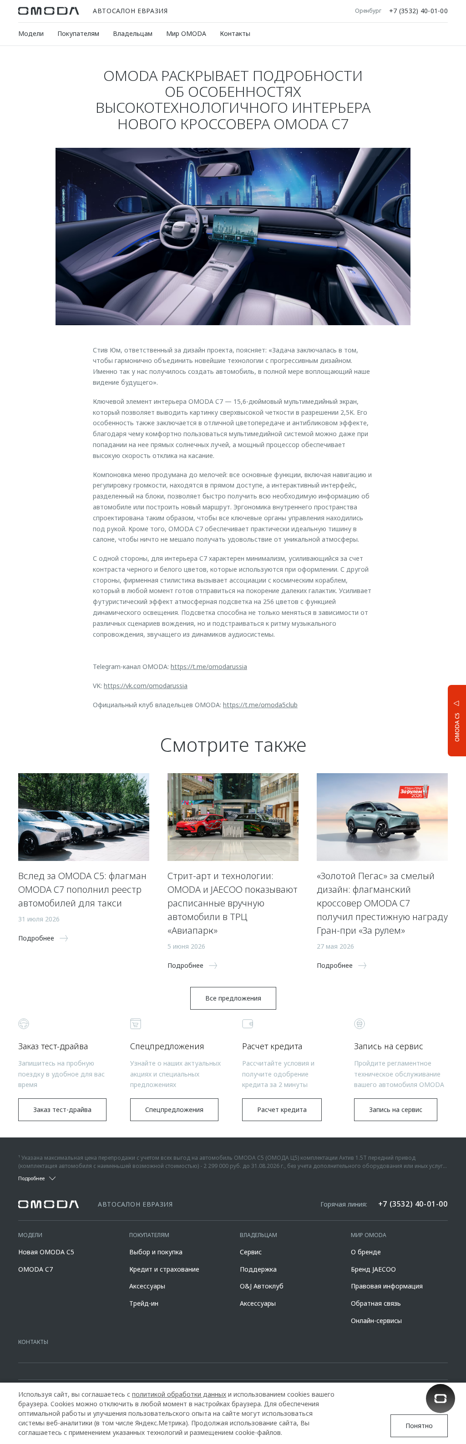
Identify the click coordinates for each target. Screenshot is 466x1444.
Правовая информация (387, 1286)
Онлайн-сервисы (376, 1320)
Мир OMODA (186, 33)
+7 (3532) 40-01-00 (418, 11)
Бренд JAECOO (373, 1269)
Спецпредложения (174, 1109)
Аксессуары (147, 1286)
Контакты (235, 33)
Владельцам (132, 33)
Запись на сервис (395, 1109)
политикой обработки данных (179, 1394)
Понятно (419, 1425)
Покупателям (78, 33)
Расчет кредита (282, 1109)
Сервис (251, 1252)
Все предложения (233, 998)
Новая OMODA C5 (46, 1252)
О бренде (366, 1252)
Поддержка (258, 1269)
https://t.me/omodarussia (209, 666)
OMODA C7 (35, 1269)
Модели (31, 33)
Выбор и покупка (155, 1252)
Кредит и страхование (164, 1269)
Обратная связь (376, 1303)
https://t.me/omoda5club (260, 704)
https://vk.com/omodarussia (145, 685)
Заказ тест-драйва (62, 1109)
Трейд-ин (143, 1303)
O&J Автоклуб (262, 1286)
